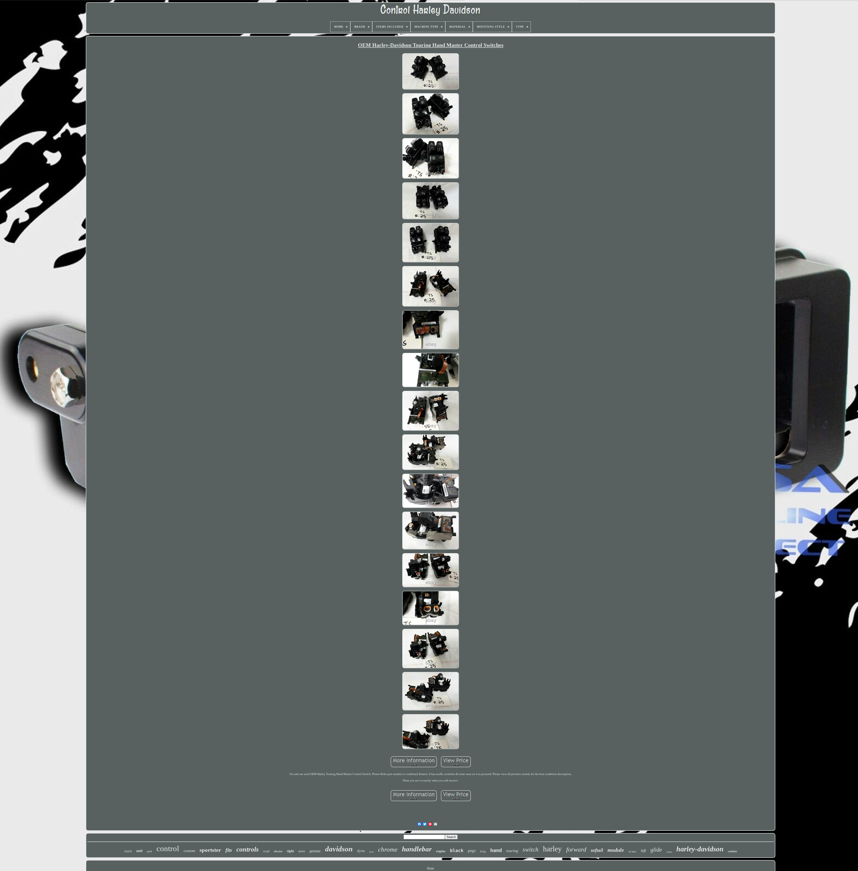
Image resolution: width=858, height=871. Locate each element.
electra (278, 851)
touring (512, 850)
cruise (669, 852)
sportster (210, 850)
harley (552, 849)
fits (228, 850)
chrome (387, 849)
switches (732, 851)
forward (576, 849)
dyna (361, 851)
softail (597, 850)
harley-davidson (699, 849)
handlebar (417, 849)
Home (430, 868)
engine (441, 851)
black (456, 850)
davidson (339, 849)
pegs (472, 850)
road (266, 851)
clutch (128, 851)
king (483, 851)
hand (496, 850)
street (301, 851)
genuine (315, 851)
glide (656, 849)
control (167, 848)
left (643, 850)
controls (247, 849)
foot (371, 851)
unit (139, 851)
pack (149, 851)
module (616, 850)
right (290, 851)
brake (632, 851)
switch (530, 849)
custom (189, 850)
